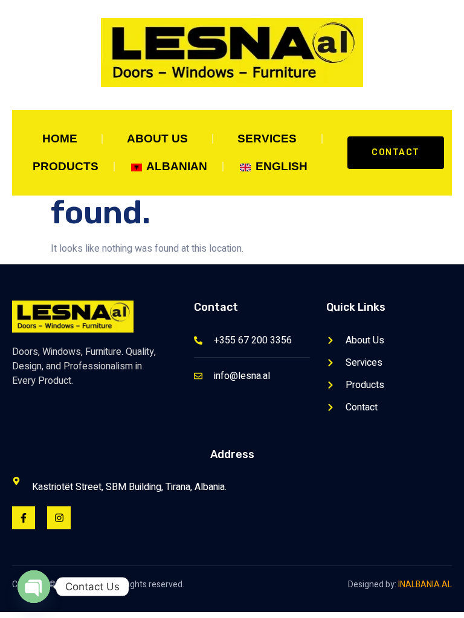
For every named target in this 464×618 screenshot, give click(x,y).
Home (59, 138)
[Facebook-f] (23, 517)
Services (267, 138)
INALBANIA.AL (425, 584)
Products (65, 166)
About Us (157, 138)
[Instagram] (58, 517)
